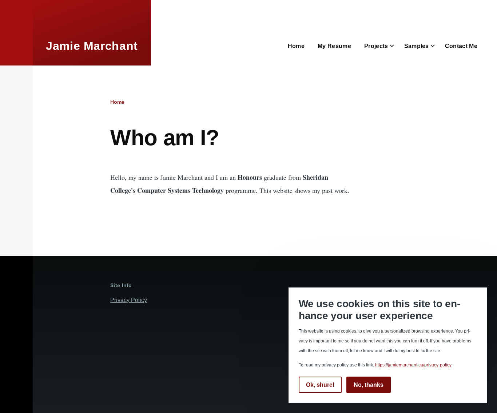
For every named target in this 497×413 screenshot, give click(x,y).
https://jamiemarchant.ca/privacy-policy (413, 365)
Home (117, 102)
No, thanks (368, 385)
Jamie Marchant (92, 45)
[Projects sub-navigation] (396, 46)
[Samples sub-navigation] (437, 46)
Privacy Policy (128, 300)
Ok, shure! (320, 385)
